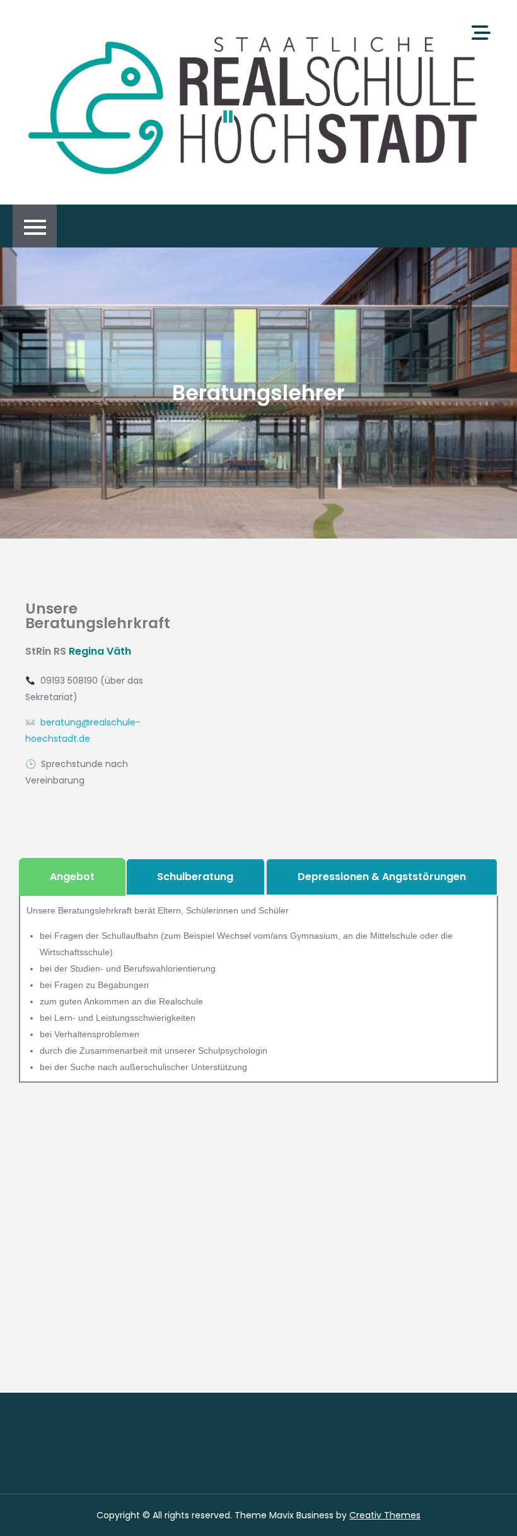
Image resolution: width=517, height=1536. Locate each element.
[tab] (72, 877)
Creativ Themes (385, 1515)
